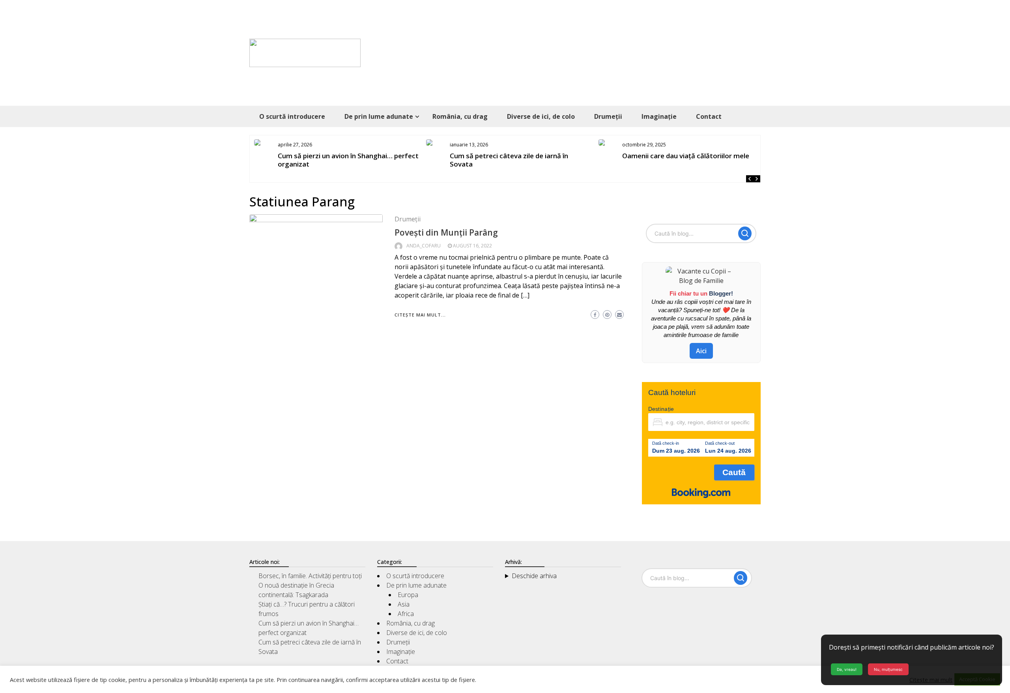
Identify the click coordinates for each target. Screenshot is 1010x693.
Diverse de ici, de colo (541, 116)
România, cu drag (460, 116)
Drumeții (608, 116)
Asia (404, 604)
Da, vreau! (847, 669)
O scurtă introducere (292, 116)
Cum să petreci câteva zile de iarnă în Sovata (509, 160)
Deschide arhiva (534, 575)
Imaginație (659, 116)
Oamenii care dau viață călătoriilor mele (685, 155)
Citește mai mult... (420, 315)
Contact (709, 116)
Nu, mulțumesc (888, 669)
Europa (408, 594)
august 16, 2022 (472, 245)
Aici (701, 350)
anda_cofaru (423, 245)
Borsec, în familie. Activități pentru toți (310, 575)
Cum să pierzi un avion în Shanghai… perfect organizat (348, 160)
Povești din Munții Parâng (446, 232)
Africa (406, 613)
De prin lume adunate (378, 116)
